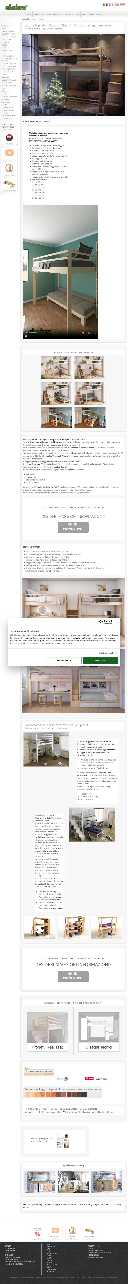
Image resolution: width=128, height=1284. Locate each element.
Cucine (49, 1260)
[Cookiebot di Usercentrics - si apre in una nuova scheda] (101, 622)
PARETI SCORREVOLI (9, 86)
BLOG (83, 14)
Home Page (51, 1271)
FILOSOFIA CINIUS (8, 127)
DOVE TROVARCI (58, 14)
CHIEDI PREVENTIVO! (73, 526)
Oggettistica (52, 1265)
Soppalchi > (25, 19)
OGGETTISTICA (7, 83)
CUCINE (4, 45)
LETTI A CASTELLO (8, 56)
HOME (29, 14)
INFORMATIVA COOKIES (96, 1257)
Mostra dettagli (106, 653)
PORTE (4, 88)
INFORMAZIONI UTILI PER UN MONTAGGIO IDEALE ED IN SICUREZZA (20, 1263)
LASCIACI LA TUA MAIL (13, 1257)
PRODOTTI (37, 14)
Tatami (71, 469)
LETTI (4, 53)
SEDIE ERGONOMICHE (9, 97)
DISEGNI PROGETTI (11, 1259)
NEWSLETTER (6, 130)
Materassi (51, 1247)
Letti (48, 1244)
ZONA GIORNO (7, 119)
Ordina (49, 1267)
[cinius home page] (15, 10)
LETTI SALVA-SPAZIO (9, 72)
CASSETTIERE (6, 40)
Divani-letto (51, 1253)
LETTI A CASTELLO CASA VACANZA (10, 60)
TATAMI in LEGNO (8, 108)
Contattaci (51, 1269)
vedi (45, 174)
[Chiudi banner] (117, 622)
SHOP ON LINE (46, 14)
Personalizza (62, 660)
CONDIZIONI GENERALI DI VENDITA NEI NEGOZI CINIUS (101, 1254)
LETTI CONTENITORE (9, 66)
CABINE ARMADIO (8, 31)
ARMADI (5, 29)
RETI (3, 91)
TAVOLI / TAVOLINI (8, 110)
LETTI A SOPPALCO (8, 69)
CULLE (4, 48)
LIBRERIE (5, 75)
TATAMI (4, 105)
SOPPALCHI (6, 102)
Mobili (49, 1262)
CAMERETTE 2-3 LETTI (9, 37)
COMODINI (5, 42)
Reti (48, 1249)
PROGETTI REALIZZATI (95, 1250)
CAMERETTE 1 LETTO (9, 34)
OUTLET (98, 14)
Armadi (49, 1256)
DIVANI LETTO (7, 51)
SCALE (4, 94)
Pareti (49, 1258)
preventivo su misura (41, 1071)
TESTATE (5, 113)
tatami (89, 789)
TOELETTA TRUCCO (8, 116)
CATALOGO (90, 14)
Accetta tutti (100, 660)
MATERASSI (6, 77)
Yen (65, 1112)
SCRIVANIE (5, 99)
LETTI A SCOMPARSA (9, 64)
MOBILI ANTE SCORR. (9, 80)
